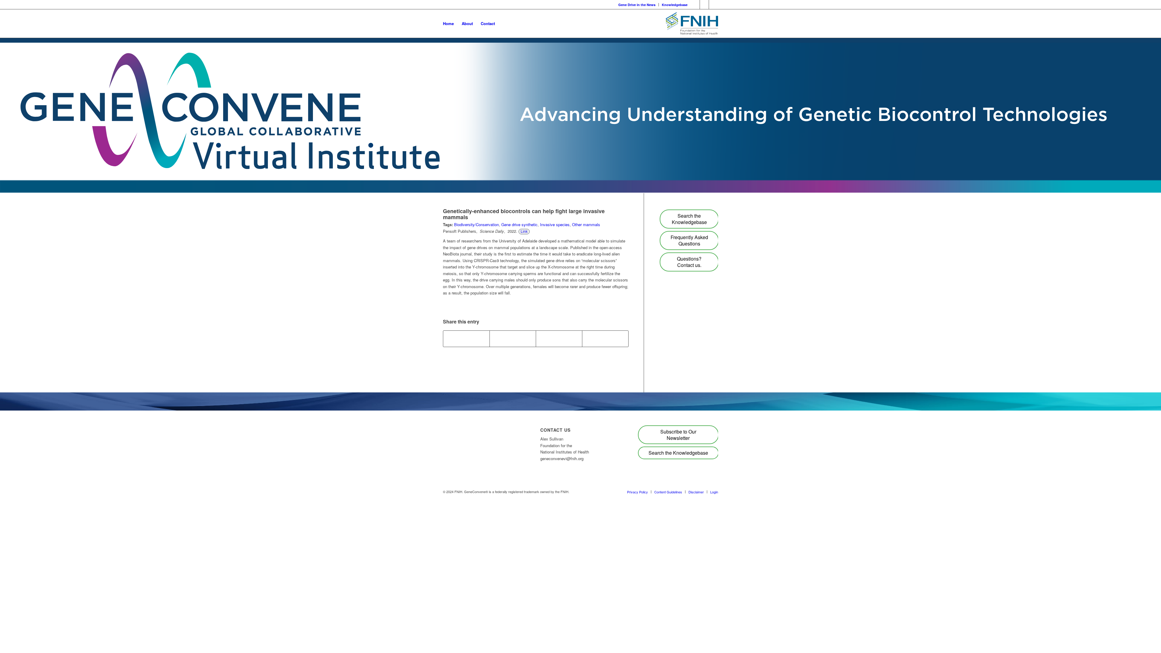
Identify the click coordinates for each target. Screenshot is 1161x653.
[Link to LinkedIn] (704, 4)
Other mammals (586, 224)
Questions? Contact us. (689, 261)
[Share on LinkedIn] (559, 338)
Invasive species (555, 224)
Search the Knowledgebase (689, 219)
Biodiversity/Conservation (476, 224)
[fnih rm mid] (692, 23)
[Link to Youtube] (695, 4)
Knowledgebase (675, 4)
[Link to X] (713, 4)
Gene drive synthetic (519, 224)
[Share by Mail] (605, 338)
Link (524, 231)
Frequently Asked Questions (689, 240)
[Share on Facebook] (466, 338)
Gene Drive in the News (636, 4)
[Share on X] (513, 338)
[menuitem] (637, 4)
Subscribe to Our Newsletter (678, 434)
